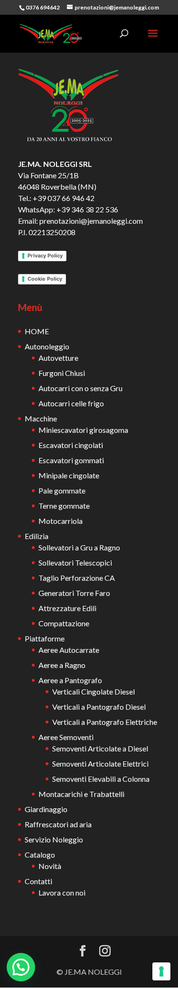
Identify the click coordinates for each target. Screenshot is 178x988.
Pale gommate (61, 490)
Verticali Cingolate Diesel (93, 691)
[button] (21, 967)
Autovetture (58, 357)
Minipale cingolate (68, 475)
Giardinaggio (46, 809)
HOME (37, 331)
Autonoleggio (47, 346)
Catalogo (40, 854)
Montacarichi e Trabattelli (81, 793)
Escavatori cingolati (70, 444)
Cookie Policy (45, 278)
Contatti (38, 881)
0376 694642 (43, 7)
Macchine (41, 418)
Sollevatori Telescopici (75, 562)
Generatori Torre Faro (74, 592)
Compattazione (63, 623)
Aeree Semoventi (66, 736)
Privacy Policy (45, 255)
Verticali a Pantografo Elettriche (104, 721)
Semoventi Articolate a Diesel (100, 748)
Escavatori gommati (71, 460)
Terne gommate (64, 505)
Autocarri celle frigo (71, 403)
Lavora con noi (61, 892)
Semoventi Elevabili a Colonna (101, 778)
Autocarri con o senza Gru (80, 388)
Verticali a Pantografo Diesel (99, 706)
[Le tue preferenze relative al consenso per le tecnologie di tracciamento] (161, 971)
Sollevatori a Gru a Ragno (79, 547)
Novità (49, 865)
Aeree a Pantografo (70, 680)
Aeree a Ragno (61, 664)
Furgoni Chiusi (61, 372)
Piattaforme (45, 638)
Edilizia (36, 535)
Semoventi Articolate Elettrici (100, 763)
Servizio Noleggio (54, 839)
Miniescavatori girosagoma (83, 429)
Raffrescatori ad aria (58, 824)
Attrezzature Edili (67, 608)
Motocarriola (60, 520)
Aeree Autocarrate (68, 649)
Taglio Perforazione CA (76, 577)
